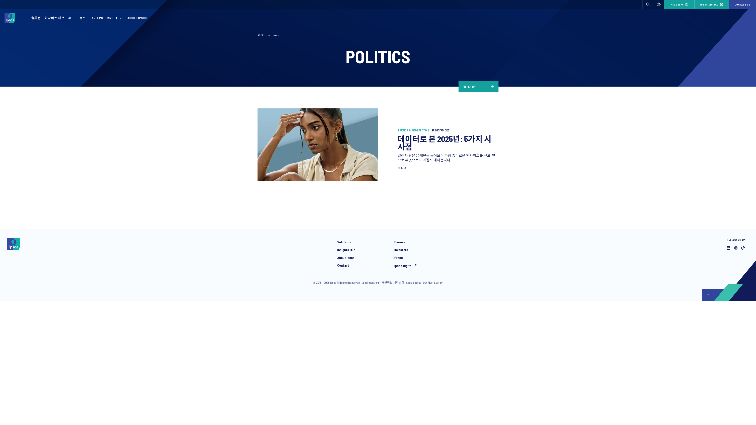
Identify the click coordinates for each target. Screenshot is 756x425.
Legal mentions (371, 282)
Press (398, 257)
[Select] (658, 4)
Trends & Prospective (413, 130)
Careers (96, 18)
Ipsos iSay (677, 4)
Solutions (344, 242)
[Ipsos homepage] (11, 18)
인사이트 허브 (54, 18)
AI (69, 18)
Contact (343, 265)
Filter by (469, 86)
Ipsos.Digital (709, 4)
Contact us (742, 4)
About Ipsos (137, 18)
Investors (401, 250)
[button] (648, 4)
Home (261, 35)
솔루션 (36, 18)
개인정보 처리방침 (393, 282)
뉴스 (82, 18)
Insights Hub (346, 250)
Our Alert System (433, 282)
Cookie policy (413, 282)
